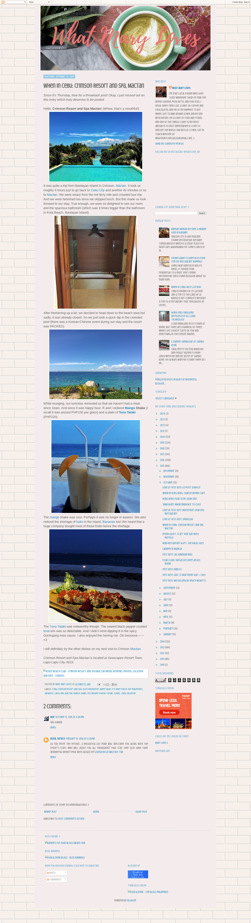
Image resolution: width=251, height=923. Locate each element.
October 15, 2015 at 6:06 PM (69, 717)
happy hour (105, 689)
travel (117, 693)
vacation (131, 693)
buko (79, 522)
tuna (46, 631)
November (169, 476)
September (169, 588)
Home (96, 811)
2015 (162, 466)
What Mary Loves (181, 88)
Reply (53, 727)
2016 (162, 460)
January (167, 634)
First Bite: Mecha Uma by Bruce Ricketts (184, 580)
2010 (162, 664)
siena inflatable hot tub (109, 752)
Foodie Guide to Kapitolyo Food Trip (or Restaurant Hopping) (188, 259)
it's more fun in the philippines (127, 689)
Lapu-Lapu (59, 693)
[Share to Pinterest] (115, 684)
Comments (55, 879)
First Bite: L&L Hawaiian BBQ (177, 554)
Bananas (109, 522)
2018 (162, 448)
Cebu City (98, 190)
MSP (52, 717)
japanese (49, 693)
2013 (162, 647)
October (168, 482)
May (165, 611)
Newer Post (50, 811)
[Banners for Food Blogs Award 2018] (65, 843)
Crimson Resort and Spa (70, 689)
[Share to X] (110, 684)
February (168, 628)
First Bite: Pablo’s (172, 569)
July (165, 599)
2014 (162, 641)
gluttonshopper (91, 689)
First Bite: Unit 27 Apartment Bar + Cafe (184, 575)
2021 (162, 431)
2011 (162, 659)
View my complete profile (169, 143)
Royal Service (57, 738)
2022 (162, 425)
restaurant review (96, 693)
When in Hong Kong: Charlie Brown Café (184, 493)
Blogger (131, 900)
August (167, 593)
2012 (162, 653)
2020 (162, 437)
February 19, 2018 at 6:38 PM (80, 738)
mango (54, 517)
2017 (162, 454)
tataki (109, 693)
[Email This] (104, 684)
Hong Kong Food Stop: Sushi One (180, 498)
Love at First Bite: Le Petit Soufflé (181, 487)
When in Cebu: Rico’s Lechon (186, 287)
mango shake (79, 693)
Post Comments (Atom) (71, 818)
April (166, 617)
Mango (130, 408)
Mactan (121, 185)
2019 (162, 442)
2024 (163, 413)
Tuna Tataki (127, 412)
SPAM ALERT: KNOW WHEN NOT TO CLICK (182, 504)
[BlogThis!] (107, 684)
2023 (162, 419)
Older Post (141, 811)
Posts (52, 873)
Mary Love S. (161, 743)
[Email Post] (98, 684)
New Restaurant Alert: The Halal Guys (183, 543)
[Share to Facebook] (113, 684)
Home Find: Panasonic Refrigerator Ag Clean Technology (183, 316)
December (169, 471)
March (167, 622)
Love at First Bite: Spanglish (178, 519)
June (166, 605)
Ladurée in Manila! (172, 549)
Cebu (54, 689)
